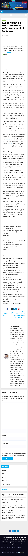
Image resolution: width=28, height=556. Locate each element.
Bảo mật (19, 547)
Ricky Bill (16, 326)
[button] (13, 11)
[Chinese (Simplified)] (23, 2)
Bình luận (5, 401)
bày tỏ (10, 143)
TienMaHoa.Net (13, 552)
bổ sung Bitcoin (9, 139)
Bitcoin (9, 52)
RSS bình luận (6, 480)
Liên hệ (8, 550)
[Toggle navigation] (26, 12)
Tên (3, 427)
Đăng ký (4, 470)
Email (4, 435)
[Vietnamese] (26, 2)
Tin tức (4, 20)
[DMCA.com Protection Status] (20, 552)
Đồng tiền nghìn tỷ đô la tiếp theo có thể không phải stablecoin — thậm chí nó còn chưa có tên (13, 501)
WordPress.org (6, 484)
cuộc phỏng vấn (12, 73)
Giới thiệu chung (4, 547)
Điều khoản (3, 550)
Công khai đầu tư (12, 547)
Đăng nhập (5, 473)
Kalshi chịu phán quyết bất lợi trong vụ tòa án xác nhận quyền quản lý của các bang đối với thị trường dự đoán (14, 517)
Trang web (5, 443)
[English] (24, 2)
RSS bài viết (5, 477)
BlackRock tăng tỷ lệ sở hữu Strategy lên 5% (8, 313)
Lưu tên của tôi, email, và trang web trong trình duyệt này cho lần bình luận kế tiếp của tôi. (14, 454)
